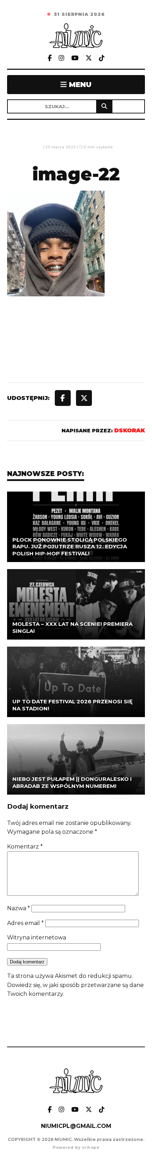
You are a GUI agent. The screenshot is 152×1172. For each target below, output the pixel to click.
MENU (79, 84)
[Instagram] (61, 58)
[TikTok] (102, 58)
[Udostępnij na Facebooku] (63, 398)
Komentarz (25, 846)
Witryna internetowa (36, 937)
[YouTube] (74, 58)
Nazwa (18, 908)
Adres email (25, 923)
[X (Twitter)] (89, 58)
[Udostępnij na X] (84, 398)
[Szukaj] (104, 106)
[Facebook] (50, 58)
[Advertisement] (76, 355)
